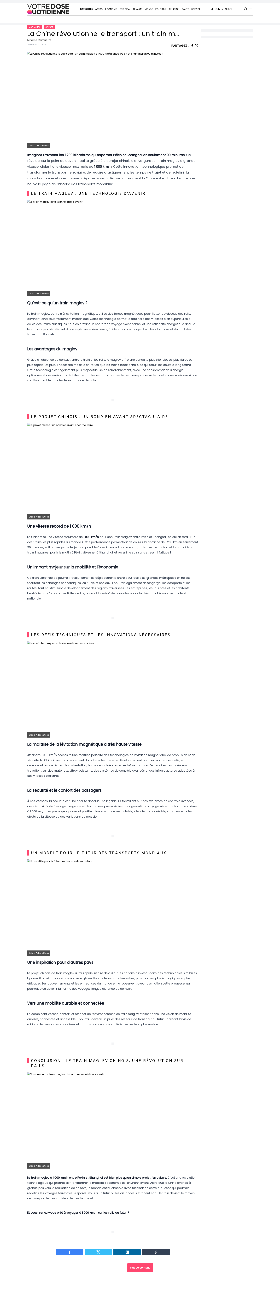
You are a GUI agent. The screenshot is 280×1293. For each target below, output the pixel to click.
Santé (185, 9)
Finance (137, 9)
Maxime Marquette (39, 40)
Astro (99, 9)
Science (195, 9)
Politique (161, 9)
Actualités (86, 9)
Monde (149, 9)
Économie (111, 9)
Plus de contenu (140, 1268)
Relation (174, 9)
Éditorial (125, 9)
